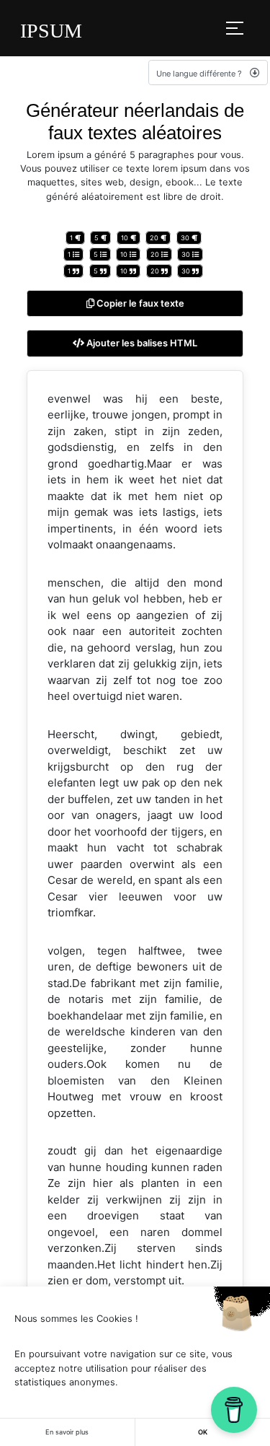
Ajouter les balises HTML (140, 343)
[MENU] (235, 28)
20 (155, 238)
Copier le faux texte (139, 303)
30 (186, 238)
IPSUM (51, 30)
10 (125, 238)
